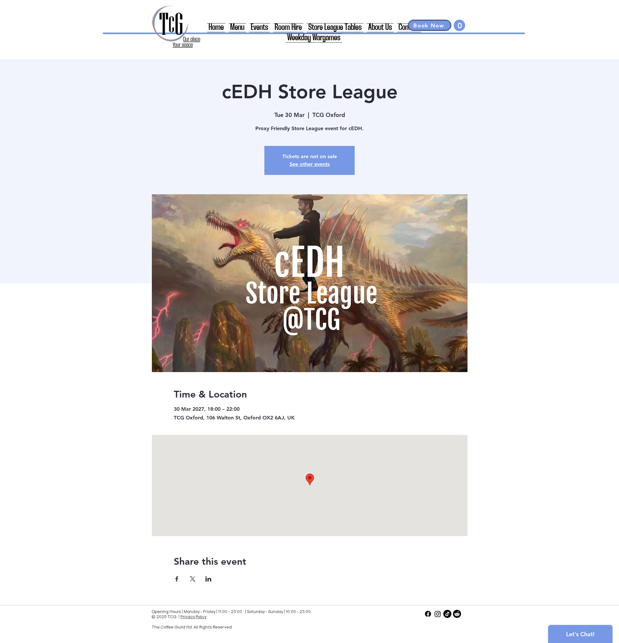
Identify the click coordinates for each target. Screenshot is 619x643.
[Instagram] (438, 614)
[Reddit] (457, 614)
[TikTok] (447, 614)
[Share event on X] (193, 578)
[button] (459, 25)
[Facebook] (428, 614)
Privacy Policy (194, 616)
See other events (310, 164)
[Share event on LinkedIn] (208, 578)
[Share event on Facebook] (177, 578)
